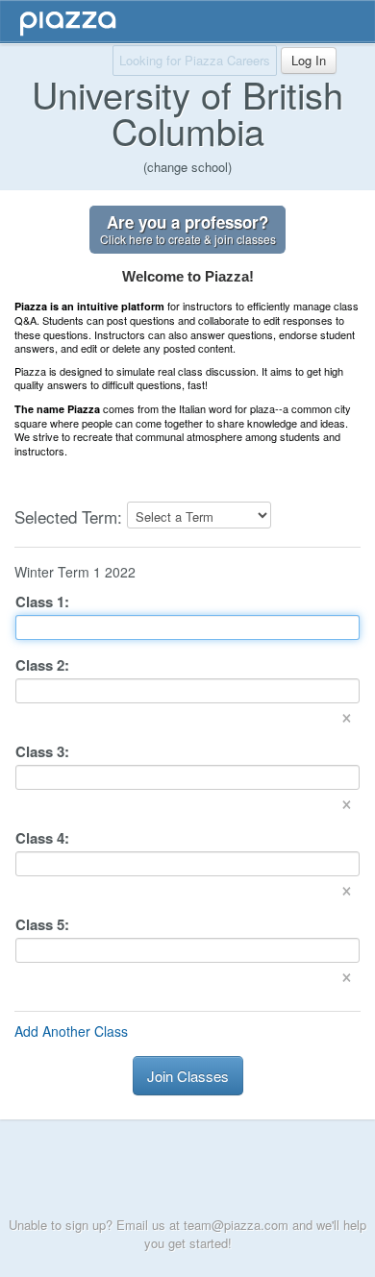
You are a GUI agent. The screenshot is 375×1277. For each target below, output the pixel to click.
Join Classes (188, 1076)
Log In (308, 60)
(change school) (187, 167)
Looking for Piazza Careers (194, 60)
